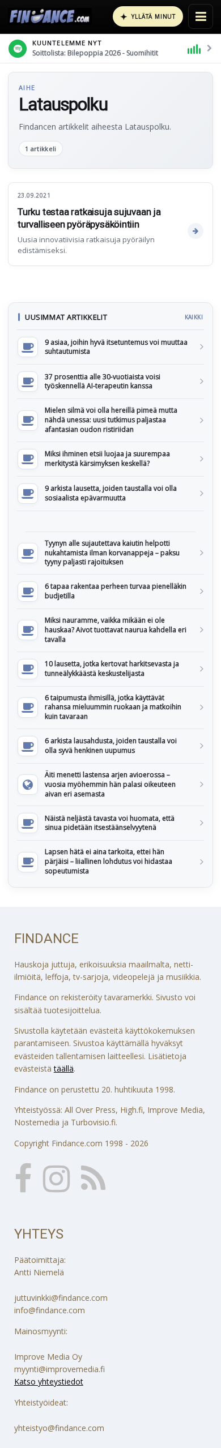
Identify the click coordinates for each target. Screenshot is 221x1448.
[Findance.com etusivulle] (50, 16)
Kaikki (194, 317)
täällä (64, 1068)
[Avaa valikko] (200, 16)
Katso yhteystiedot (48, 1381)
